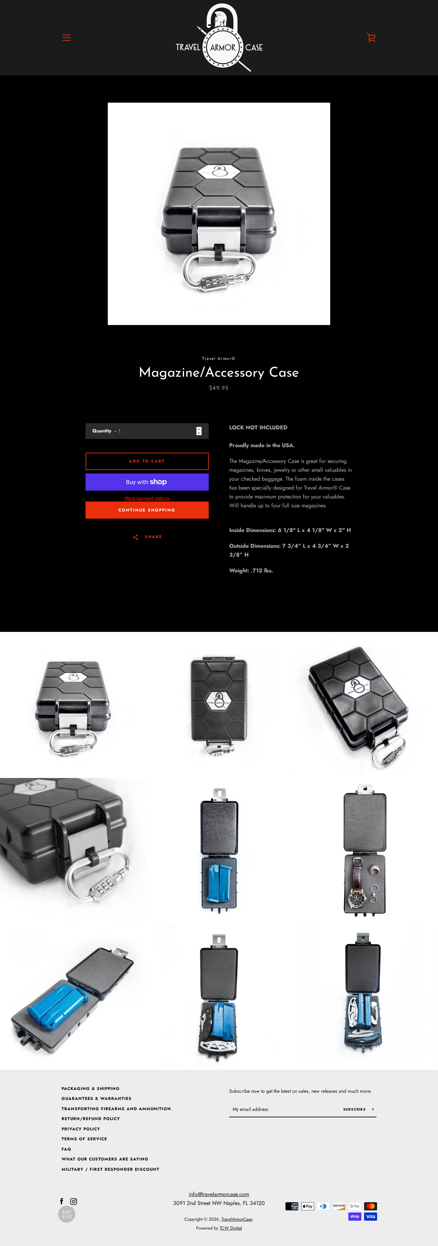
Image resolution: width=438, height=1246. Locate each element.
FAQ (66, 1149)
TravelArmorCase (236, 1219)
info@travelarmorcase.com (219, 1194)
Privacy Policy (81, 1129)
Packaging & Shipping (91, 1089)
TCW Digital (231, 1228)
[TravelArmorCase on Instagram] (73, 1201)
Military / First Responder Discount (110, 1169)
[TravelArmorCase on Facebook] (61, 1201)
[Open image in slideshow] (219, 214)
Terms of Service (84, 1139)
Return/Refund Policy (91, 1119)
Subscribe (355, 1109)
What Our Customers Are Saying (105, 1159)
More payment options (147, 498)
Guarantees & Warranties (97, 1098)
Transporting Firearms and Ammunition (116, 1109)
